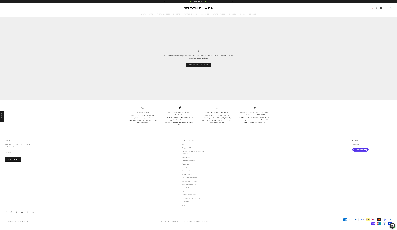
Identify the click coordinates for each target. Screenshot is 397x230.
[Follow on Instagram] (11, 212)
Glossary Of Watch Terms (191, 198)
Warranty (185, 202)
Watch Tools (219, 14)
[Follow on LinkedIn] (33, 212)
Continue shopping (198, 65)
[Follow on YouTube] (22, 212)
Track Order (186, 157)
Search (184, 144)
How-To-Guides (187, 188)
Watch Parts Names (189, 195)
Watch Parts (147, 14)
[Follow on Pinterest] (17, 212)
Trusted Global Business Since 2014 (194, 221)
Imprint (184, 205)
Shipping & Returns (189, 148)
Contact (185, 167)
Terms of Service (188, 171)
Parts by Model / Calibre (168, 14)
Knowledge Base (248, 14)
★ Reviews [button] (2, 117)
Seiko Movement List (189, 184)
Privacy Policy (187, 174)
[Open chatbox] (392, 226)
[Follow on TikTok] (27, 212)
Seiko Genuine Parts (189, 181)
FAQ (183, 191)
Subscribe (13, 159)
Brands (232, 14)
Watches (205, 14)
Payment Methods (188, 161)
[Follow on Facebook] (6, 212)
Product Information (189, 178)
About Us (185, 164)
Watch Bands (190, 14)
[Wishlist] (385, 8)
